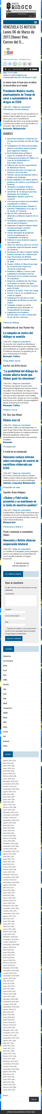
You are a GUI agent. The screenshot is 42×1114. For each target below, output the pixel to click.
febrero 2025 (8, 807)
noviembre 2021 (9, 908)
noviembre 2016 (9, 1064)
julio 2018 (6, 1012)
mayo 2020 (7, 955)
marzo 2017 (7, 1053)
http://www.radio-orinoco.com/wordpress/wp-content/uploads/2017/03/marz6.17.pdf (19, 75)
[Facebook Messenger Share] (10, 64)
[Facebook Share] (5, 64)
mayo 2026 (7, 768)
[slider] (35, 69)
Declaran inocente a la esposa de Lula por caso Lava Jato (21, 171)
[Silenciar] (30, 69)
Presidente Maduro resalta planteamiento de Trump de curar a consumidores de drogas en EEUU (19, 96)
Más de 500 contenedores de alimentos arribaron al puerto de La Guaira (22, 215)
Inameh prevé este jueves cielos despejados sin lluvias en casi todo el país (22, 300)
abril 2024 (7, 833)
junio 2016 (7, 1077)
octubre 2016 (8, 1066)
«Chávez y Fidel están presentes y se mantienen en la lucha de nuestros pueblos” (20, 501)
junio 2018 (7, 1014)
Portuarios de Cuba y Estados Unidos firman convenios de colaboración (23, 253)
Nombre (8, 609)
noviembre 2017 (9, 1033)
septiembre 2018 (9, 1007)
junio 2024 (7, 828)
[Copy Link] (25, 64)
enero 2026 (7, 779)
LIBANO (5, 713)
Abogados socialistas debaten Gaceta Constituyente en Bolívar (21, 188)
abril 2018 (7, 1020)
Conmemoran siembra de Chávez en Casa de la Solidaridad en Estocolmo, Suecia (22, 160)
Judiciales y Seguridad (12, 482)
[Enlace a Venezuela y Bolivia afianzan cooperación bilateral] (13, 527)
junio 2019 (7, 983)
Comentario (9, 594)
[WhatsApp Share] (20, 64)
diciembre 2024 (8, 812)
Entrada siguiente (19, 566)
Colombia (6, 684)
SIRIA (5, 722)
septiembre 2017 (9, 1038)
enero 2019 (7, 996)
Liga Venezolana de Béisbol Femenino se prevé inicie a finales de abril (22, 259)
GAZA (5, 694)
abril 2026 (7, 771)
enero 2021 (7, 934)
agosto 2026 (7, 760)
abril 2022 (7, 895)
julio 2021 (6, 918)
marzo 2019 (7, 991)
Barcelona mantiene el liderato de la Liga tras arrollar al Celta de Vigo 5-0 (23, 141)
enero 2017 (7, 1058)
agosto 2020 (7, 947)
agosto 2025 (7, 791)
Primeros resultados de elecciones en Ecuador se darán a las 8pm (22, 282)
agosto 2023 (7, 854)
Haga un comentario (22, 107)
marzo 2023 (7, 867)
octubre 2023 (8, 849)
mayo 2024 (7, 830)
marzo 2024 (7, 836)
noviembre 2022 (9, 877)
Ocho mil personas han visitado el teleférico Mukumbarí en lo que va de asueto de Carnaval (22, 208)
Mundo (5, 717)
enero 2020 (7, 965)
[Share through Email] (30, 64)
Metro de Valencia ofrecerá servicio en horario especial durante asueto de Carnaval (22, 247)
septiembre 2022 (9, 882)
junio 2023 (7, 859)
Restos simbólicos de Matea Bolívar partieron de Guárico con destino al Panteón (22, 182)
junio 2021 (7, 921)
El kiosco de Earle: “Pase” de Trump (22, 290)
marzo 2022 (7, 898)
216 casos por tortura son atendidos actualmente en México (22, 202)
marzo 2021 (7, 929)
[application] (21, 69)
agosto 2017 (7, 1040)
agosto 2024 (7, 823)
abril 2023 (7, 864)
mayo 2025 (7, 799)
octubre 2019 (8, 973)
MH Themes (32, 1112)
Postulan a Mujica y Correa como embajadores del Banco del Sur (21, 272)
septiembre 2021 (9, 913)
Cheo (16, 59)
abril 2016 (7, 1082)
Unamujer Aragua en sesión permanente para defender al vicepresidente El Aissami (20, 307)
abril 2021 (7, 926)
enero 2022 (7, 903)
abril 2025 (7, 802)
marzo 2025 (7, 804)
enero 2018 (7, 1027)
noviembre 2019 (9, 970)
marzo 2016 (7, 1084)
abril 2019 (7, 988)
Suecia (5, 727)
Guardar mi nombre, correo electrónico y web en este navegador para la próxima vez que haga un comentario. (20, 631)
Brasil (5, 670)
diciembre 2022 (8, 874)
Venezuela (6, 741)
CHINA (5, 680)
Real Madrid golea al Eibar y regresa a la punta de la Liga (19, 154)
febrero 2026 (8, 776)
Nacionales (7, 128)
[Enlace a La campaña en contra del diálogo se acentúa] (11, 322)
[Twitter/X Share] (15, 64)
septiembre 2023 (9, 851)
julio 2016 (6, 1074)
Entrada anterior (22, 563)
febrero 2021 (8, 931)
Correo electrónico (12, 616)
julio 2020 (6, 950)
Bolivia (5, 665)
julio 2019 (6, 981)
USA (4, 736)
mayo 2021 (7, 924)
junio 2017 (7, 1046)
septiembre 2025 (9, 789)
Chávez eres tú (11, 420)
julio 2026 (6, 763)
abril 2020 (7, 957)
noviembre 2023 (9, 846)
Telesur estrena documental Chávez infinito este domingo (22, 176)
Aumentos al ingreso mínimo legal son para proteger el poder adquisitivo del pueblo (22, 227)
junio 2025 (7, 797)
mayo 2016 (7, 1079)
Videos (5, 746)
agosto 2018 (7, 1009)
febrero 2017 (8, 1056)
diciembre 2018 (8, 999)
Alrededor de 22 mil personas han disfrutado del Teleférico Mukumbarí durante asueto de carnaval (22, 195)
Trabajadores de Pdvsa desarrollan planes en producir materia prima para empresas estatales (22, 148)
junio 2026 (7, 766)
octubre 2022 (8, 880)
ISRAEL (5, 703)
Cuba (4, 689)
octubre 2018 (8, 1004)
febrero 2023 (8, 869)
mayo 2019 (7, 986)
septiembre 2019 (9, 976)
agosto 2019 (7, 978)
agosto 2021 (7, 916)
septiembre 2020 (9, 944)
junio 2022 (7, 890)
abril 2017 (7, 1051)
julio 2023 (6, 856)
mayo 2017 (7, 1048)
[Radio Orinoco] (21, 7)
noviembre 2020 (9, 939)
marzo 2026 (7, 773)
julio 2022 (6, 887)
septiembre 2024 (9, 820)
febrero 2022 (8, 900)
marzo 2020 (7, 960)
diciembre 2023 (8, 843)
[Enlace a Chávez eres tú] (10, 410)
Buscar (5, 1095)
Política (16, 356)
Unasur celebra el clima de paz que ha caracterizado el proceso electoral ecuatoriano (22, 266)
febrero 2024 (8, 838)
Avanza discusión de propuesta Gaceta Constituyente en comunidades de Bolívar (20, 235)
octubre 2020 (8, 942)
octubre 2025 (8, 786)
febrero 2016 (8, 1087)
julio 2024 (6, 825)
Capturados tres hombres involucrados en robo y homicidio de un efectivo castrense (21, 314)
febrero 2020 (8, 963)
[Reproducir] (6, 69)
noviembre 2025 (9, 784)
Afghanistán (7, 656)
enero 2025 (7, 810)
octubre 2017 (8, 1035)
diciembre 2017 (8, 1030)
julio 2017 (6, 1043)
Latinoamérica (7, 708)
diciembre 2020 (8, 937)
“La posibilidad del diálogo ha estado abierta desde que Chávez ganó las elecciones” (20, 374)
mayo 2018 (7, 1017)
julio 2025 (6, 794)
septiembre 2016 (9, 1069)
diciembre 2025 (8, 781)
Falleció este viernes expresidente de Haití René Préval (22, 166)
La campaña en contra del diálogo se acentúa (18, 335)
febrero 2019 (8, 994)
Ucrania (5, 731)
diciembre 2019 (8, 968)
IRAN (4, 698)
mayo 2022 (7, 893)
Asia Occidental (8, 661)
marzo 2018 (7, 1022)
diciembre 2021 (8, 906)
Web (6, 622)
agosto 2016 (7, 1071)
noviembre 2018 (9, 1001)
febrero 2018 (8, 1025)
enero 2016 (7, 1090)
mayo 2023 (7, 861)
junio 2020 (7, 952)
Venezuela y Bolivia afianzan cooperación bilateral (19, 542)
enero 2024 (7, 841)
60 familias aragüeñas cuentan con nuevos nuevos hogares (22, 221)
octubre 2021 (8, 911)
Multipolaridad (19, 128)
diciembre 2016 (8, 1061)
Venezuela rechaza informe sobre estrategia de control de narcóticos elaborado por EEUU (21, 462)
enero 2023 (7, 872)
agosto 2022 (7, 885)
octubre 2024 (8, 817)
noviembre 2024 (9, 815)
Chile (4, 675)
